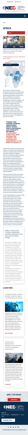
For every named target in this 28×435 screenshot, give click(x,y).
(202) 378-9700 (5, 414)
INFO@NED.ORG (14, 414)
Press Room (10, 2)
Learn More (8, 384)
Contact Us (18, 2)
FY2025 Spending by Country (10, 56)
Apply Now (14, 399)
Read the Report (9, 333)
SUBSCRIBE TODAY (7, 420)
